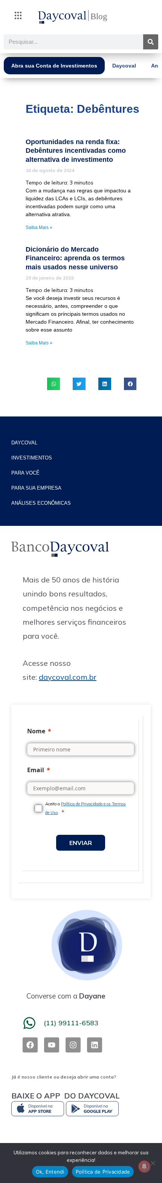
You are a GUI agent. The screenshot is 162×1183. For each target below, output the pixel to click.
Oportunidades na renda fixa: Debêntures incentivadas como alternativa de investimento (76, 150)
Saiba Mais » (39, 227)
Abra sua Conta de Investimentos (54, 66)
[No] (152, 1163)
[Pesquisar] (150, 41)
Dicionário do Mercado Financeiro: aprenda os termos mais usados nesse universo (75, 258)
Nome (36, 731)
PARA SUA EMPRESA (36, 488)
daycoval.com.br (67, 677)
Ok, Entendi (50, 1172)
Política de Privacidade (103, 1172)
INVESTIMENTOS (31, 458)
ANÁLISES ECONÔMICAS (41, 503)
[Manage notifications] (144, 1166)
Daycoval (124, 66)
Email (35, 770)
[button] (18, 17)
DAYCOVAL (24, 443)
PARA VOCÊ (25, 473)
